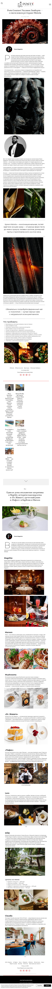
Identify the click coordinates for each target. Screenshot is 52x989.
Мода (9, 391)
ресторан (27, 368)
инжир (20, 963)
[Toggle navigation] (49, 4)
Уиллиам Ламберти (35, 368)
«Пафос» (16, 962)
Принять (47, 985)
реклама (29, 980)
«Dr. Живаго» (9, 962)
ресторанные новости (35, 963)
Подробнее (39, 985)
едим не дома (13, 963)
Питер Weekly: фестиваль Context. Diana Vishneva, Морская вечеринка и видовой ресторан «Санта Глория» (20, 401)
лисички (26, 963)
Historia (12, 368)
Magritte (25, 962)
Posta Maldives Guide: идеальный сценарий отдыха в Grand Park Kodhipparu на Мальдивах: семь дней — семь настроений (9, 437)
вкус (43, 962)
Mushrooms (37, 962)
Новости (20, 391)
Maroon (31, 962)
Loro (21, 962)
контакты (23, 980)
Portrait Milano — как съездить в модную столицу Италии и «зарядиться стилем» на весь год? (9, 464)
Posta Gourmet (19, 368)
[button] (20, 815)
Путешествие (9, 427)
